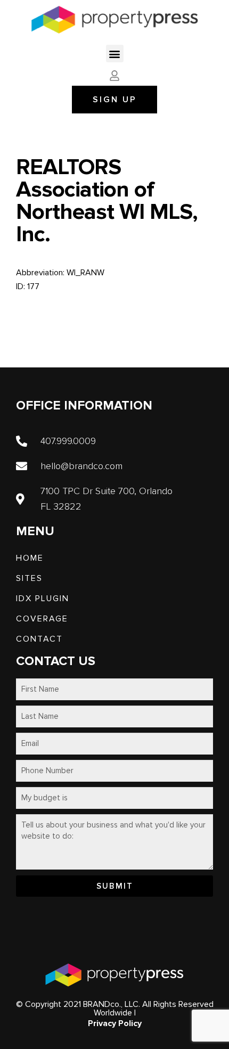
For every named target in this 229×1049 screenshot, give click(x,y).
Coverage (42, 618)
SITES (29, 578)
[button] (115, 53)
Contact (39, 639)
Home (30, 558)
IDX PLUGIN (42, 598)
